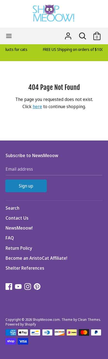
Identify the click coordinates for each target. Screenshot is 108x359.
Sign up (26, 186)
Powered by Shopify (21, 324)
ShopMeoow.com (46, 319)
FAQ (10, 238)
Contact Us (17, 218)
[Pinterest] (38, 287)
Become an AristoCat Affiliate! (36, 258)
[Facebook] (9, 287)
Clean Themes (89, 319)
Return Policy (19, 248)
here (37, 106)
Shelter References (25, 268)
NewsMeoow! (19, 228)
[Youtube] (19, 287)
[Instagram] (28, 287)
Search (12, 208)
